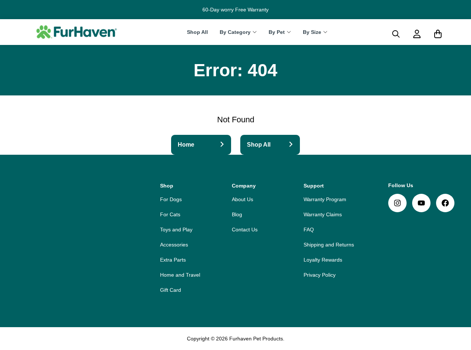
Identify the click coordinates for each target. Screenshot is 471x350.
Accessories (174, 245)
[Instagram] (397, 203)
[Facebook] (445, 203)
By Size (312, 32)
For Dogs (171, 199)
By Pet (277, 32)
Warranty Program (325, 199)
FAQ (309, 229)
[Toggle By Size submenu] (325, 32)
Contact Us (245, 229)
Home (186, 144)
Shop (166, 186)
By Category (235, 32)
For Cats (170, 214)
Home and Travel (180, 275)
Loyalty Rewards (323, 260)
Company (244, 186)
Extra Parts (173, 260)
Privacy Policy (320, 275)
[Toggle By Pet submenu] (289, 32)
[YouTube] (421, 203)
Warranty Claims (323, 214)
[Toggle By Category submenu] (254, 32)
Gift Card (170, 290)
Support (314, 186)
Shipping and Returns (329, 245)
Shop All (197, 32)
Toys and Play (176, 229)
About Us (242, 199)
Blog (237, 214)
